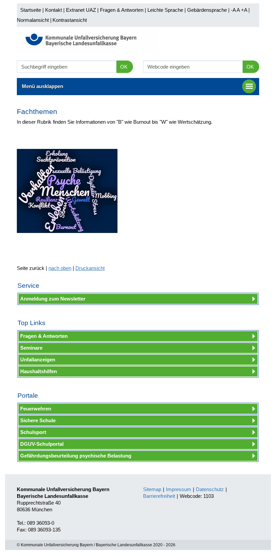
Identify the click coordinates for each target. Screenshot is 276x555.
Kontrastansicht (70, 20)
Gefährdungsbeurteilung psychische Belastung (75, 456)
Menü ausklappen (42, 86)
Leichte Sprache (165, 10)
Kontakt (53, 10)
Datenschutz (210, 489)
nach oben (59, 268)
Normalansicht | (34, 20)
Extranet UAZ (81, 10)
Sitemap (152, 489)
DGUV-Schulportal (42, 444)
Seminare (31, 348)
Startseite (30, 10)
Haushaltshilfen (38, 371)
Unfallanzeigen (37, 359)
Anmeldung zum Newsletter (52, 299)
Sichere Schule (38, 420)
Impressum (178, 489)
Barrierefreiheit (159, 496)
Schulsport (33, 432)
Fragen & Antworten (121, 10)
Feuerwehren (35, 408)
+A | (245, 10)
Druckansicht (90, 268)
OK (124, 67)
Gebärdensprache (207, 10)
